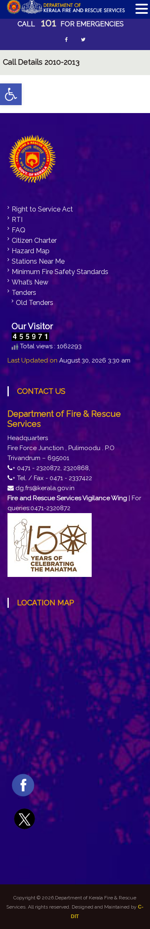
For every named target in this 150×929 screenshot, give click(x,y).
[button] (11, 94)
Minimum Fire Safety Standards (60, 272)
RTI (17, 220)
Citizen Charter (34, 240)
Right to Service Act (42, 209)
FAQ (18, 230)
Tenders (24, 293)
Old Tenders (34, 303)
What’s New (30, 282)
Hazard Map (31, 251)
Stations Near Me (38, 261)
